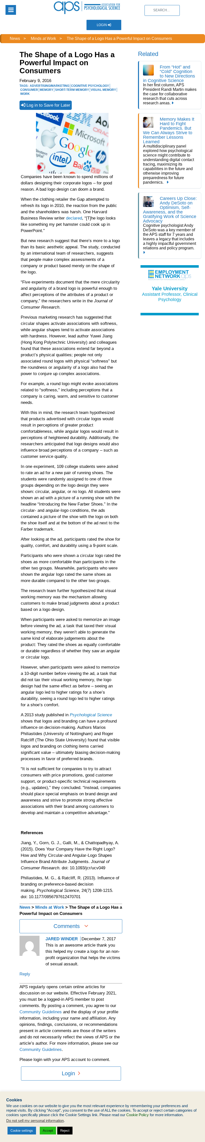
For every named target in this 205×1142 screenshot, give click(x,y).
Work (25, 94)
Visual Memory (103, 90)
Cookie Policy (137, 1115)
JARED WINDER (62, 939)
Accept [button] (48, 1130)
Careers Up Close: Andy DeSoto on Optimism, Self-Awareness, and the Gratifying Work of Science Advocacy (170, 210)
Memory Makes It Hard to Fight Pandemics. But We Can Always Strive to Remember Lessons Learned (168, 130)
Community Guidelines (41, 1012)
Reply (25, 974)
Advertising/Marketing (49, 86)
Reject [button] (65, 1130)
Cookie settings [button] (21, 1130)
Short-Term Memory (72, 90)
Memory (46, 90)
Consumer (29, 90)
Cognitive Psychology (90, 86)
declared (74, 218)
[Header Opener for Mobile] (11, 10)
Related (148, 53)
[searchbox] (162, 10)
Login (102, 25)
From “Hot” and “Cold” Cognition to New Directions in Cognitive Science (169, 73)
